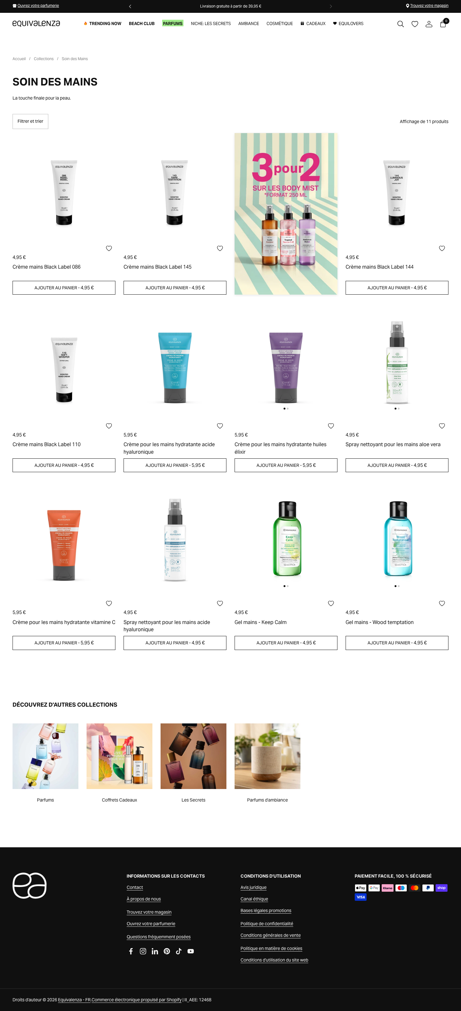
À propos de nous (144, 899)
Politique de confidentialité (267, 923)
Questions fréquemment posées (159, 937)
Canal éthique (254, 899)
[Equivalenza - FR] (36, 24)
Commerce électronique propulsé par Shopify (137, 1000)
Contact (135, 887)
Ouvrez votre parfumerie (38, 5)
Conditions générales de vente (271, 935)
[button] (401, 24)
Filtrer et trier (30, 121)
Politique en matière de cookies (271, 948)
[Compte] (429, 24)
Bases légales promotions (266, 910)
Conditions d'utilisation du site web (274, 960)
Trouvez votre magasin (429, 5)
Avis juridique (254, 887)
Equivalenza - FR (74, 1000)
